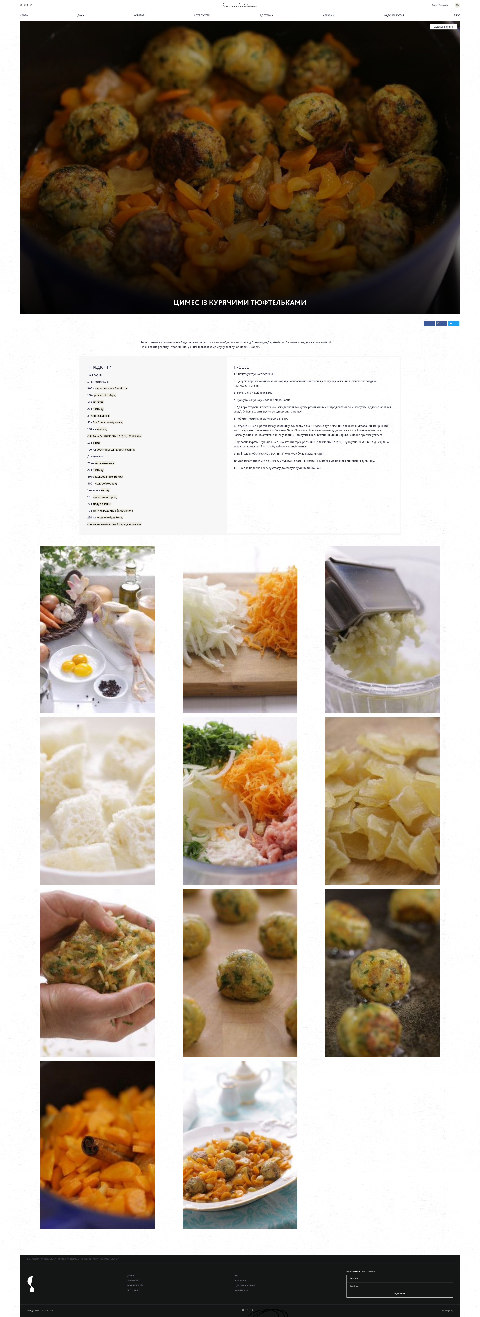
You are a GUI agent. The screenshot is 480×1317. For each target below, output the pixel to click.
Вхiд (433, 5)
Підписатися (399, 1294)
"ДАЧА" (130, 1275)
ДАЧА (80, 15)
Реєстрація (443, 5)
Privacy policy (447, 1311)
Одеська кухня (394, 15)
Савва (24, 15)
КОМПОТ (139, 15)
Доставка (266, 15)
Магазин (328, 15)
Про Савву (133, 1290)
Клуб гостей (202, 15)
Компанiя (241, 1290)
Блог (457, 15)
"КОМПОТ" (132, 1280)
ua (457, 5)
